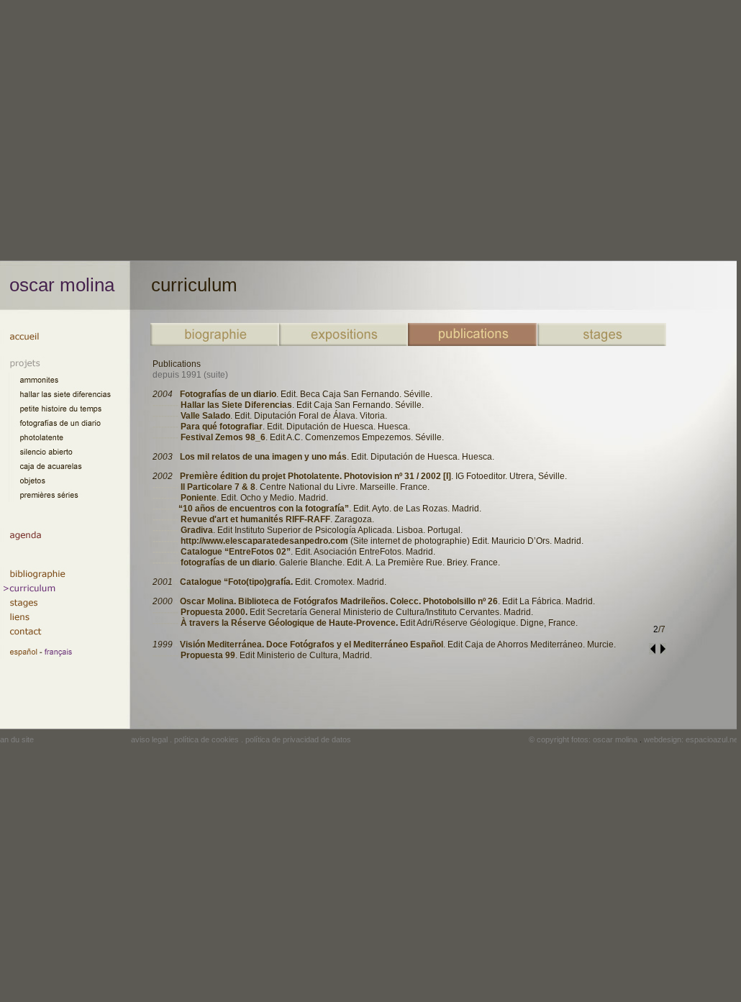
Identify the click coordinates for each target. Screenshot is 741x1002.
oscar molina (61, 285)
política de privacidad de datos (298, 739)
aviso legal (149, 739)
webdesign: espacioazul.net (692, 739)
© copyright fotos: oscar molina (583, 739)
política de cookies (206, 739)
